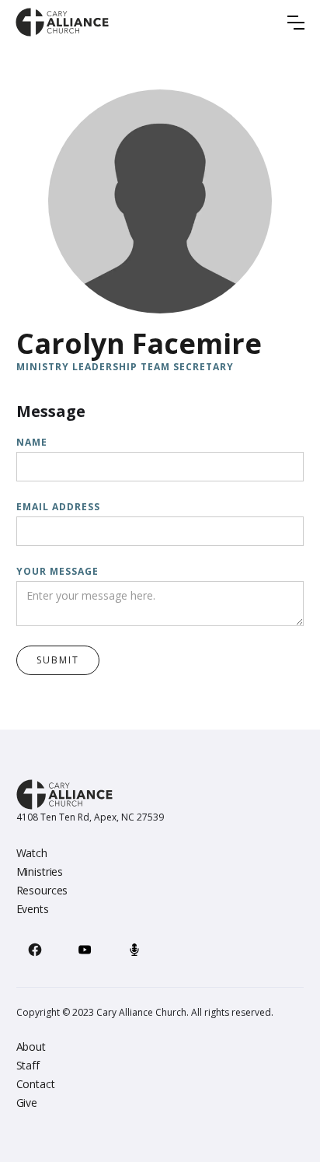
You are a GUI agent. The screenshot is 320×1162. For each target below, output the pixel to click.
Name (31, 442)
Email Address (58, 507)
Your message (57, 571)
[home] (62, 22)
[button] (295, 23)
